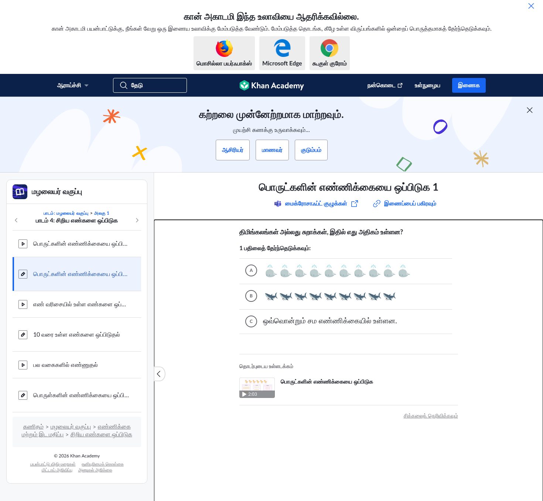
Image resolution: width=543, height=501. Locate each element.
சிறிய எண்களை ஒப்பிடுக (101, 434)
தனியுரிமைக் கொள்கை (103, 464)
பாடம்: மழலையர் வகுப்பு (66, 213)
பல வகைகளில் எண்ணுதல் (65, 365)
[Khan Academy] (271, 85)
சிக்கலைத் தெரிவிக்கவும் (431, 416)
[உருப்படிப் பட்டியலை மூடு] (159, 374)
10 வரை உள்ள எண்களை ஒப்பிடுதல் (76, 335)
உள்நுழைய (427, 85)
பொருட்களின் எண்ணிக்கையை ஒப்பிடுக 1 (81, 274)
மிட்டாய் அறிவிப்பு (57, 470)
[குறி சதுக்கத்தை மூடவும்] (529, 110)
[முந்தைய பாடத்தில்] (16, 220)
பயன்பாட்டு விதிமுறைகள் (53, 464)
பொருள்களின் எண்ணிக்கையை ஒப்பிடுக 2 (81, 395)
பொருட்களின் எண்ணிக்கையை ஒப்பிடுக (81, 244)
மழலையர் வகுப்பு (71, 427)
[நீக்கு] (531, 6)
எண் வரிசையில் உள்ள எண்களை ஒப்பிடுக (81, 304)
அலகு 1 (102, 213)
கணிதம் (33, 427)
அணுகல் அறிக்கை (95, 470)
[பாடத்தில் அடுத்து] (137, 220)
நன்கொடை (382, 85)
